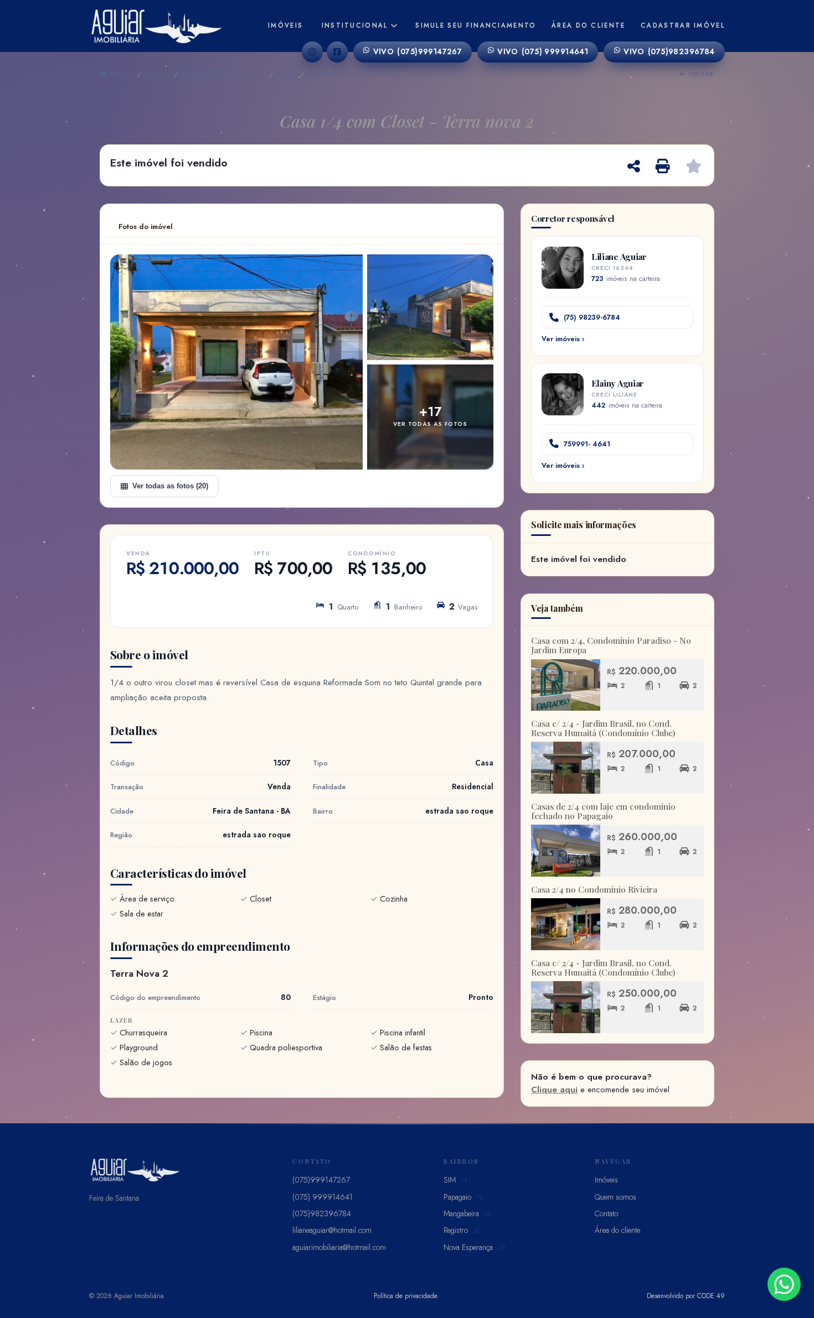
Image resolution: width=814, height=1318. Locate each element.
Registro (462, 1230)
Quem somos (615, 1196)
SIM (457, 1179)
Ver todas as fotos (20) (170, 486)
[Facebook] (337, 51)
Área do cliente (589, 25)
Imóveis (285, 25)
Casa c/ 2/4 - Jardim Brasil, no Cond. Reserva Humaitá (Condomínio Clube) (603, 728)
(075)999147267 (417, 51)
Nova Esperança (475, 1247)
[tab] (146, 226)
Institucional (355, 25)
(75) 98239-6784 (592, 317)
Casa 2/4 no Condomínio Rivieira (594, 889)
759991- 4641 (587, 444)
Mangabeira (467, 1213)
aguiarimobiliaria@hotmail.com (339, 1247)
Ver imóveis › (563, 339)
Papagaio (463, 1196)
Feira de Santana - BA (223, 74)
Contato (606, 1213)
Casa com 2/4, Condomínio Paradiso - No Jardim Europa (611, 645)
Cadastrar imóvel (683, 25)
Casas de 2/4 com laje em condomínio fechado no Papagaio (603, 811)
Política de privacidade (405, 1295)
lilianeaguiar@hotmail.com (332, 1230)
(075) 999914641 (542, 51)
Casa (287, 74)
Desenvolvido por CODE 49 (686, 1295)
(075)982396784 (669, 51)
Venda (157, 74)
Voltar (700, 74)
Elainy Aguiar (617, 383)
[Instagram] (312, 51)
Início (120, 74)
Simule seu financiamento (475, 25)
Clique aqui (554, 1089)
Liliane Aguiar (619, 256)
